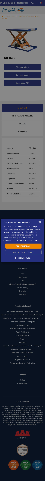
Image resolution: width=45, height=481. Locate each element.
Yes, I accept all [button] (23, 246)
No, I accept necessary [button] (23, 252)
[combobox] (40, 222)
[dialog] (22, 240)
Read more (32, 240)
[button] (22, 258)
